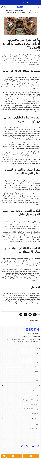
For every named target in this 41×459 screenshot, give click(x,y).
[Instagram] (15, 2)
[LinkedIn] (23, 2)
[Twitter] (19, 2)
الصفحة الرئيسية (37, 11)
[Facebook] (27, 2)
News (30, 11)
